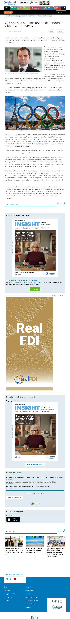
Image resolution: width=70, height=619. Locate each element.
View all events (13, 497)
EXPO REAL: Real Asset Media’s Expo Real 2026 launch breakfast (28, 487)
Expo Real (56, 8)
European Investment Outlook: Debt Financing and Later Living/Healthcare (31, 483)
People (6, 600)
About (27, 594)
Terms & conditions (31, 600)
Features (7, 590)
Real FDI (19, 8)
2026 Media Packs (31, 597)
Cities (51, 31)
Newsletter (35, 8)
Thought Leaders (9, 594)
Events (26, 7)
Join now (35, 289)
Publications (8, 597)
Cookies (28, 607)
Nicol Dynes (14, 204)
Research (60, 31)
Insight (7, 7)
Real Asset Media (46, 8)
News (12, 16)
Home (6, 16)
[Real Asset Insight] (10, 2)
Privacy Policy (30, 604)
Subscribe (8, 12)
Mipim (63, 7)
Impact (13, 7)
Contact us (29, 590)
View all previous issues (35, 464)
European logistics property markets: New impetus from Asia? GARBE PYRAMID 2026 (34, 478)
